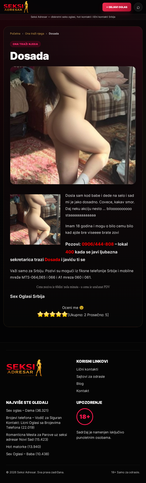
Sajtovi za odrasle (90, 377)
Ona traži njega (34, 33)
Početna (15, 33)
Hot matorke (16, 447)
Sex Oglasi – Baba (20, 454)
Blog (80, 384)
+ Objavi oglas (116, 7)
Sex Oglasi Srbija (27, 296)
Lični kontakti (87, 369)
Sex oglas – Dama (20, 410)
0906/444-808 (98, 244)
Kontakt (82, 391)
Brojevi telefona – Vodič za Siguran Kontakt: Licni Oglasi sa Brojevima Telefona (34, 422)
